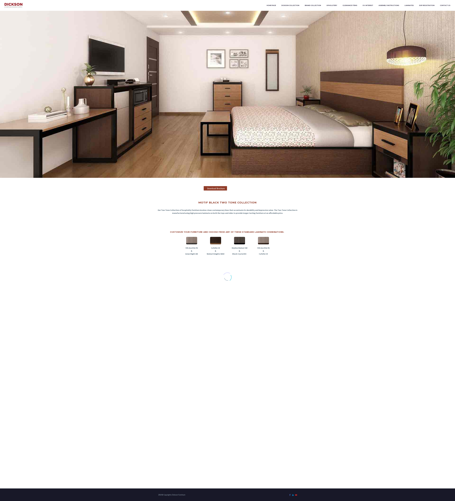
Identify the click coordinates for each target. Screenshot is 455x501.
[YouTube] (296, 495)
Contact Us (445, 5)
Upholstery (331, 5)
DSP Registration (427, 5)
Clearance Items (350, 5)
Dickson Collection (290, 5)
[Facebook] (290, 495)
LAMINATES (409, 5)
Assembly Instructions (389, 5)
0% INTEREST (368, 5)
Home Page (271, 5)
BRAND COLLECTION (313, 5)
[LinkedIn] (293, 495)
